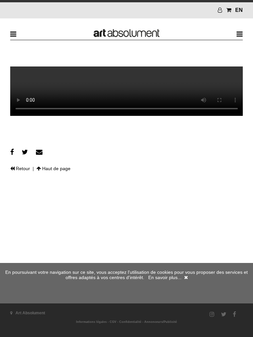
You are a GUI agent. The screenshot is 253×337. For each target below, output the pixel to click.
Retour (22, 168)
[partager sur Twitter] (25, 152)
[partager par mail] (39, 152)
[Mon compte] (221, 10)
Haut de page (55, 168)
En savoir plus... (165, 277)
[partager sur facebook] (12, 152)
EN (239, 10)
